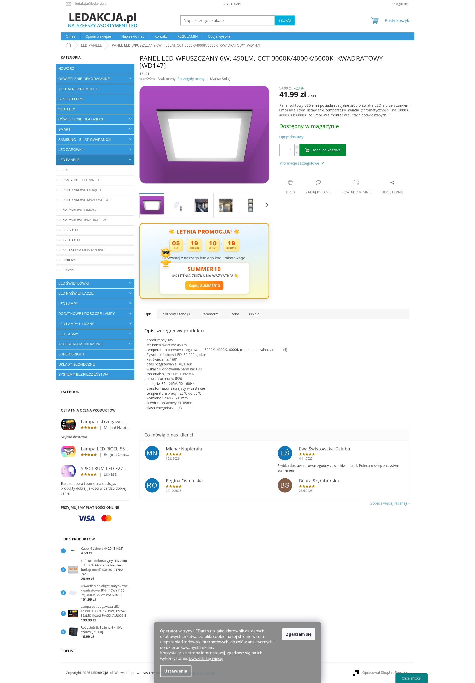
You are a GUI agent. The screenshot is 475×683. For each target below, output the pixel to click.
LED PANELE (69, 160)
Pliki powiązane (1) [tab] (176, 314)
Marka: (221, 78)
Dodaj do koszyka (326, 150)
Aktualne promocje (78, 89)
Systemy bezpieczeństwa (83, 374)
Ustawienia (175, 671)
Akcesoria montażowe (83, 250)
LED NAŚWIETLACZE (76, 293)
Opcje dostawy (291, 136)
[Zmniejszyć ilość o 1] (296, 153)
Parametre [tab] (210, 314)
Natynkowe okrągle (81, 209)
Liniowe (70, 259)
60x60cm (70, 230)
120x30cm (71, 240)
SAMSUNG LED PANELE (81, 179)
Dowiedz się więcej (206, 658)
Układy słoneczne (76, 364)
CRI (65, 170)
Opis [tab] (148, 314)
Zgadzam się (298, 634)
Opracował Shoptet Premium (385, 672)
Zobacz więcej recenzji (388, 503)
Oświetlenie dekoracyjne (84, 79)
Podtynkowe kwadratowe (86, 199)
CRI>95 (68, 269)
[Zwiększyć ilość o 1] (296, 147)
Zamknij (314, 177)
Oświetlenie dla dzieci (80, 119)
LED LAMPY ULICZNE (76, 324)
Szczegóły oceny (191, 78)
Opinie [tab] (254, 314)
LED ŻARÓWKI (70, 150)
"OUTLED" (67, 109)
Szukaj (285, 20)
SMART (64, 129)
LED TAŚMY (68, 334)
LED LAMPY (68, 304)
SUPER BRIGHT (71, 354)
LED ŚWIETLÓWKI (73, 283)
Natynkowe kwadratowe (85, 220)
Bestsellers (70, 99)
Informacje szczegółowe (299, 163)
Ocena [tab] (234, 314)
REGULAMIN (232, 4)
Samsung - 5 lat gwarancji (84, 140)
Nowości (67, 69)
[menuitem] (70, 36)
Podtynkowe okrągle (82, 189)
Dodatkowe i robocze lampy (86, 314)
